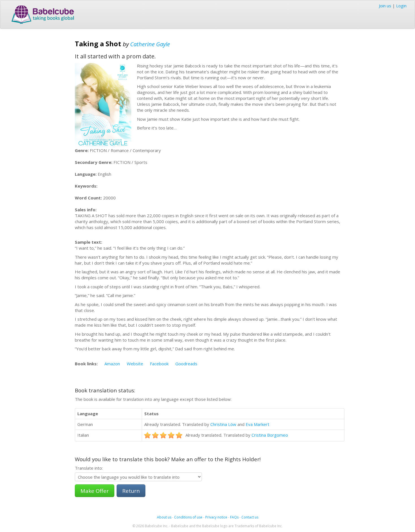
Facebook (159, 363)
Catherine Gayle (150, 44)
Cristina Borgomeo (270, 435)
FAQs (234, 517)
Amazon (112, 363)
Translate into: (89, 468)
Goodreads (186, 363)
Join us (385, 5)
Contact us (249, 517)
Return (131, 490)
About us (164, 517)
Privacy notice (216, 517)
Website (135, 363)
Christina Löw (223, 424)
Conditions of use (188, 517)
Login (401, 5)
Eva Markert (257, 424)
